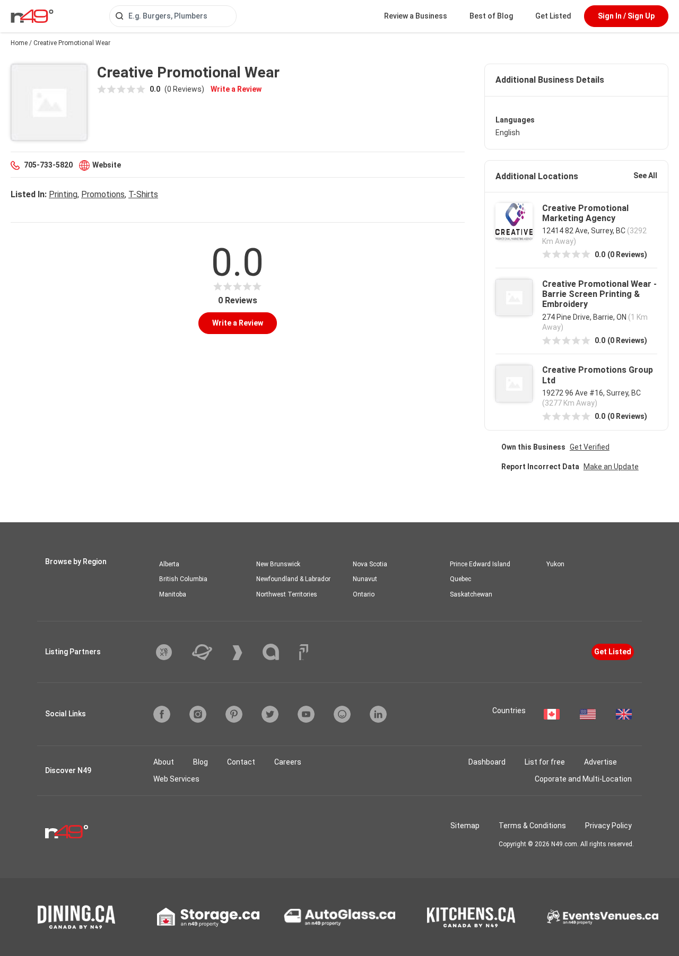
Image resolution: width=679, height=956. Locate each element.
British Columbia (183, 579)
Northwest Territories (286, 594)
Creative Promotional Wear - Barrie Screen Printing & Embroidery (599, 294)
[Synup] (245, 652)
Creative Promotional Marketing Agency (585, 213)
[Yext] (172, 652)
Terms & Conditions (532, 825)
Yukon (555, 564)
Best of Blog (491, 16)
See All (645, 175)
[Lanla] (278, 652)
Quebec (460, 579)
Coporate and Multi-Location (583, 779)
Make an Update (611, 466)
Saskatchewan (471, 594)
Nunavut (365, 579)
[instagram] (197, 714)
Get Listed (553, 16)
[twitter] (270, 714)
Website (106, 165)
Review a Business (415, 16)
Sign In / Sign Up (626, 16)
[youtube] (306, 714)
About (163, 762)
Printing (63, 194)
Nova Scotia (370, 564)
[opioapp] (342, 714)
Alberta (169, 564)
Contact (241, 762)
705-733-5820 (48, 165)
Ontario (364, 594)
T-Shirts (143, 194)
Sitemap (465, 825)
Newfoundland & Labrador (293, 579)
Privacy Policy (608, 825)
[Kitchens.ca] (471, 917)
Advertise (600, 762)
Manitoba (172, 594)
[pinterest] (234, 714)
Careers (287, 762)
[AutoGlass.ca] (339, 917)
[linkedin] (378, 714)
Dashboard (487, 762)
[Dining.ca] (76, 917)
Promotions (103, 194)
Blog (200, 762)
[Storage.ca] (208, 917)
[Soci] (303, 652)
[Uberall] (210, 652)
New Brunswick (278, 564)
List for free (545, 762)
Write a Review (236, 89)
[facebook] (161, 714)
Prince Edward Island (480, 564)
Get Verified (590, 447)
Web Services (176, 779)
